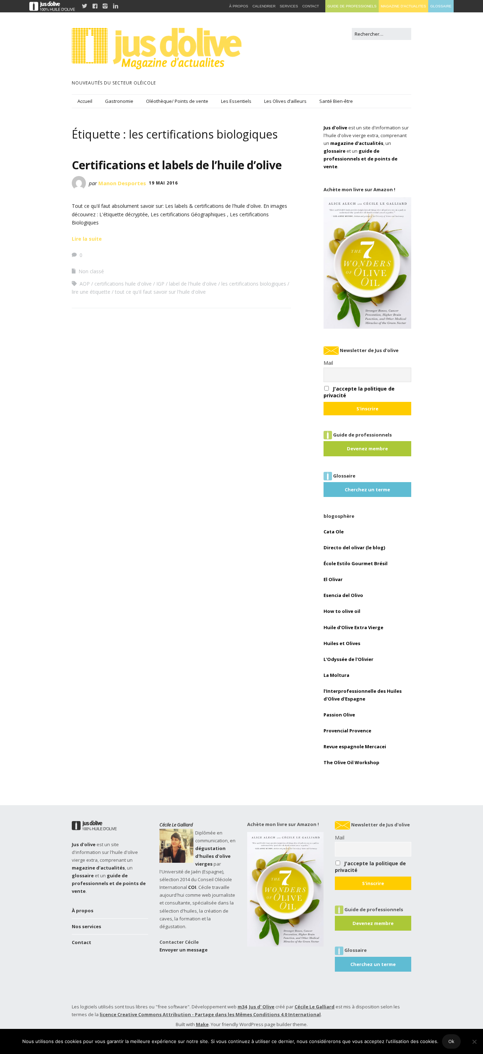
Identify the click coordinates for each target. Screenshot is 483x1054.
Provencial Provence (347, 730)
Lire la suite (87, 238)
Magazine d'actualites (403, 6)
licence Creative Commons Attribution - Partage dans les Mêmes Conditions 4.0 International (210, 1014)
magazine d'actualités (356, 143)
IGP (160, 283)
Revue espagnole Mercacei (355, 746)
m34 (242, 1006)
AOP (85, 283)
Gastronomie (119, 101)
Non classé (91, 271)
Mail (328, 362)
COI (192, 887)
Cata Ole (334, 531)
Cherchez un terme (367, 489)
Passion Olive (339, 715)
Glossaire (441, 6)
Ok (451, 1041)
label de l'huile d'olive (193, 283)
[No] (474, 1041)
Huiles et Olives (342, 643)
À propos (82, 910)
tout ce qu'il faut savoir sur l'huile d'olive (160, 291)
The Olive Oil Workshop (351, 762)
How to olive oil (342, 611)
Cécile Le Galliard (176, 824)
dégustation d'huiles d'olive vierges (213, 856)
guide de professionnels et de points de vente (360, 159)
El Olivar (333, 579)
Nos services (86, 926)
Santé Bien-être (336, 101)
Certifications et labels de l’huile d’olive (177, 164)
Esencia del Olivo (343, 595)
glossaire (334, 151)
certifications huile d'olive (123, 283)
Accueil (84, 101)
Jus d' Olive (261, 1006)
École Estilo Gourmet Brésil (356, 563)
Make (202, 1024)
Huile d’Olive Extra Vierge (353, 627)
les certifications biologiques (253, 283)
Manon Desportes (122, 183)
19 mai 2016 (163, 183)
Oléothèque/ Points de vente (177, 101)
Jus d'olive (335, 127)
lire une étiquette (91, 291)
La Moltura (336, 675)
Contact (81, 942)
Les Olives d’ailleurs (285, 101)
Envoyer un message (183, 950)
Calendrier (263, 6)
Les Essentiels (236, 101)
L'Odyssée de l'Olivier (348, 659)
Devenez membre (367, 448)
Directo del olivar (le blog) (354, 547)
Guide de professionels (352, 6)
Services (289, 6)
